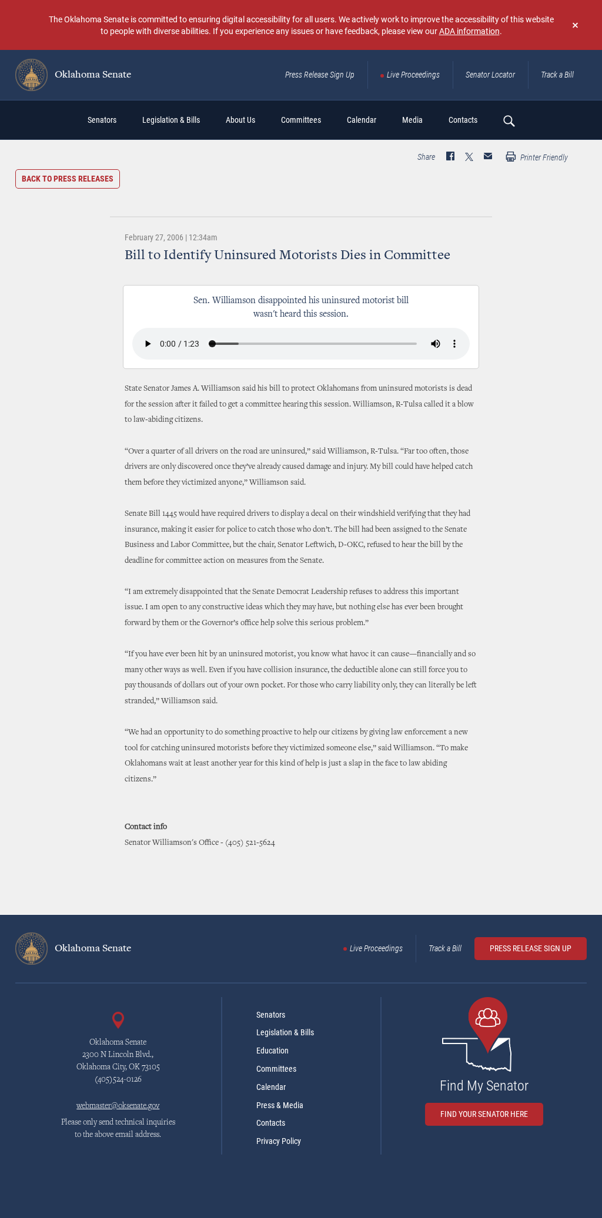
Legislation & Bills (285, 1032)
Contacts (270, 1123)
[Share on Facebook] (450, 157)
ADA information (469, 30)
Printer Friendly (543, 157)
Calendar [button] (361, 120)
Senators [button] (102, 120)
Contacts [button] (463, 120)
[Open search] (508, 120)
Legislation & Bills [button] (171, 120)
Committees (276, 1068)
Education (272, 1050)
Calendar (271, 1087)
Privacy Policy (278, 1141)
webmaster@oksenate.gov (117, 1106)
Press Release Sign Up (319, 74)
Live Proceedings (413, 74)
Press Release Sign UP (530, 948)
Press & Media (279, 1105)
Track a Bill (557, 74)
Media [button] (412, 120)
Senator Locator (490, 74)
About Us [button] (240, 120)
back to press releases (67, 178)
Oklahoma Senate (91, 75)
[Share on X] (469, 157)
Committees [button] (301, 120)
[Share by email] (488, 157)
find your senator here (484, 1114)
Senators (270, 1014)
